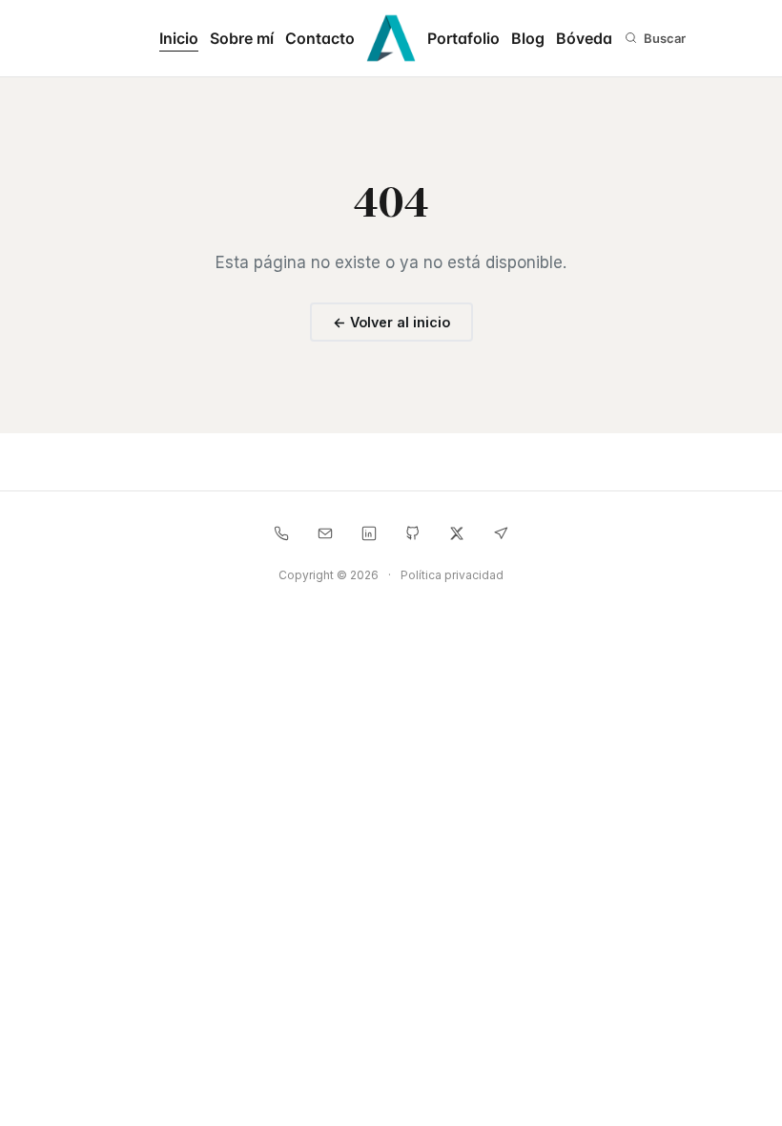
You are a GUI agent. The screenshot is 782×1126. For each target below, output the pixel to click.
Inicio (178, 38)
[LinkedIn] (369, 533)
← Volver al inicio (391, 322)
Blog (528, 38)
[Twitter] (457, 533)
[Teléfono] (281, 533)
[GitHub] (413, 533)
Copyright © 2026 (328, 575)
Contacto (320, 38)
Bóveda (584, 38)
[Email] (325, 533)
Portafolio (463, 38)
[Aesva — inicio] (391, 38)
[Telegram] (501, 533)
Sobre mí (242, 38)
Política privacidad (452, 575)
